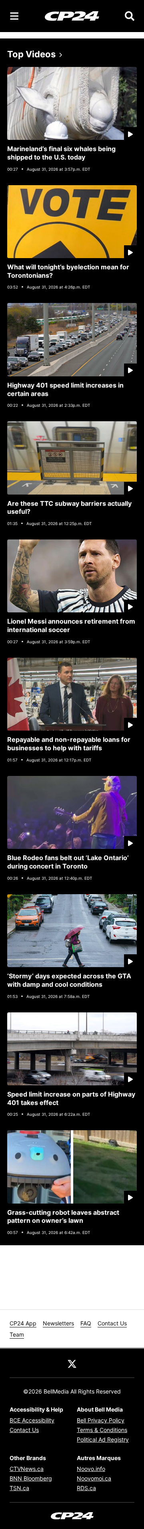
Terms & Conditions (102, 1429)
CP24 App (23, 1323)
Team (17, 1334)
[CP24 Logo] (72, 15)
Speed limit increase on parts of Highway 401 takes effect (71, 1098)
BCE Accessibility (32, 1420)
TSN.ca (19, 1488)
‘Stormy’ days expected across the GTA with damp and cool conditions (69, 980)
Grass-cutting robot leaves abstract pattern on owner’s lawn (63, 1216)
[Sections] (14, 16)
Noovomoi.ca (94, 1478)
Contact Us (112, 1323)
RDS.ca (86, 1488)
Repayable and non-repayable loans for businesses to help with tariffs (68, 743)
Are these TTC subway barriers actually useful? (69, 507)
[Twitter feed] (72, 1363)
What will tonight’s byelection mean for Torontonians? (68, 271)
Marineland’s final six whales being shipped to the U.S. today (61, 153)
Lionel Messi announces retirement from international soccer (71, 625)
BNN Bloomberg (31, 1478)
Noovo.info (91, 1468)
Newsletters (58, 1323)
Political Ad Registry (103, 1439)
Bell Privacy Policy (100, 1420)
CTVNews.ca (27, 1468)
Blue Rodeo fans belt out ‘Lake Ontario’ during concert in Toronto (68, 862)
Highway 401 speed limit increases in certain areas (65, 389)
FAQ (85, 1323)
